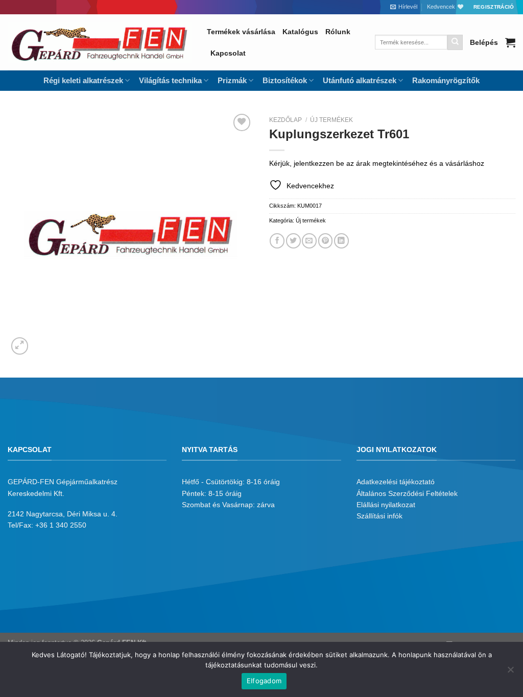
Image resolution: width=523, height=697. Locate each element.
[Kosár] (510, 42)
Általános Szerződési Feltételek (407, 493)
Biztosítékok (285, 80)
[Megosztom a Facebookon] (277, 240)
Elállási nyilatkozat (385, 505)
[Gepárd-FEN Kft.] (100, 42)
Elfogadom (264, 681)
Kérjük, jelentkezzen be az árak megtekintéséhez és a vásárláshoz (376, 163)
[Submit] (455, 42)
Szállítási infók (379, 516)
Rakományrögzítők (446, 80)
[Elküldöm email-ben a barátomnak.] (309, 240)
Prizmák (232, 80)
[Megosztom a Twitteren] (293, 240)
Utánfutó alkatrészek (359, 80)
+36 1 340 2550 (60, 525)
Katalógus (300, 32)
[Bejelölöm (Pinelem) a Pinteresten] (325, 240)
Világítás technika (170, 80)
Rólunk (337, 32)
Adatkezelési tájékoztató (395, 482)
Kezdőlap (285, 119)
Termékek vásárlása (241, 32)
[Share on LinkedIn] (341, 240)
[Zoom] (20, 346)
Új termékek (331, 119)
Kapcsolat (228, 53)
